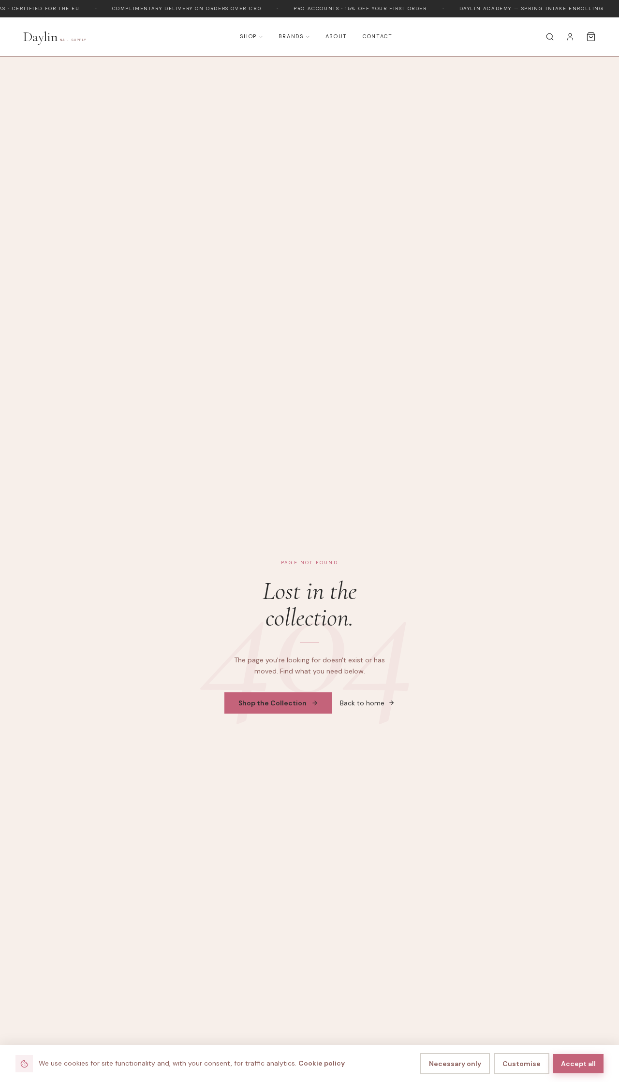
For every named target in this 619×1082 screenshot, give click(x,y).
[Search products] (549, 36)
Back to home (362, 703)
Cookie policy (321, 1063)
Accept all (578, 1063)
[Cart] (591, 37)
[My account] (570, 36)
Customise (521, 1063)
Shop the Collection (272, 703)
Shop (248, 36)
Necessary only (455, 1063)
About (336, 36)
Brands (291, 36)
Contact (378, 36)
